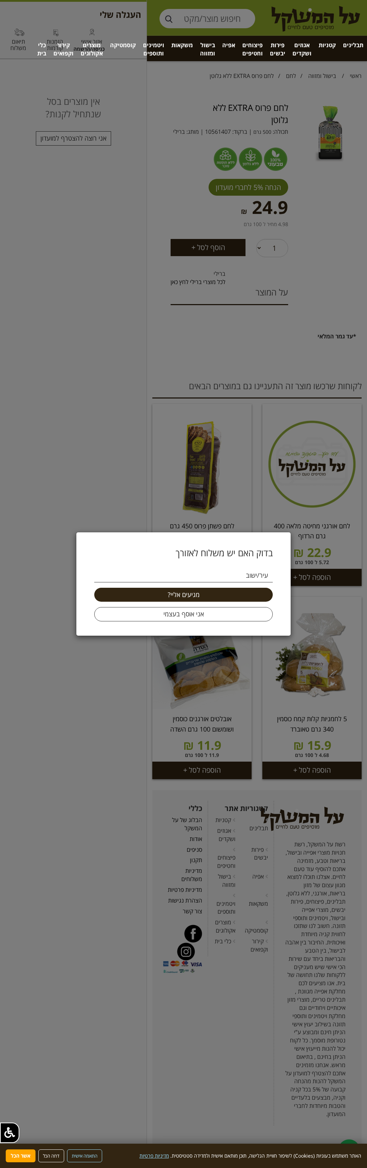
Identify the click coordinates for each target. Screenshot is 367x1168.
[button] (9, 1133)
